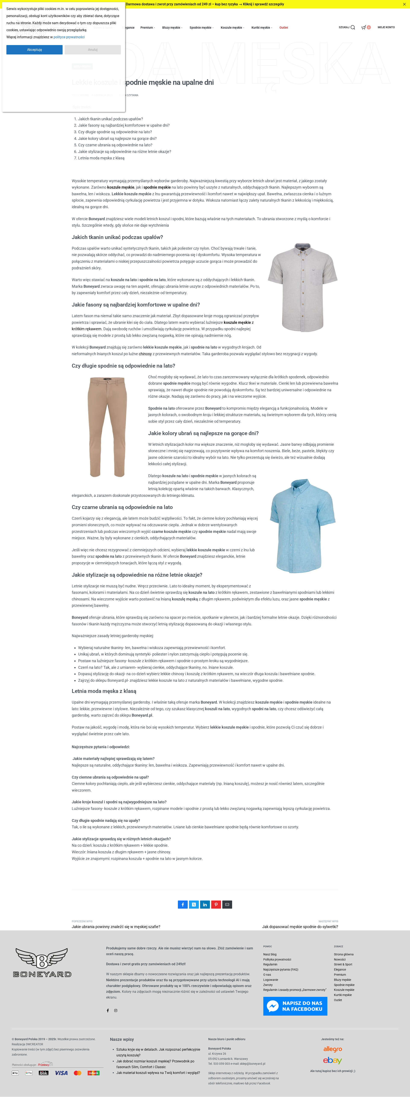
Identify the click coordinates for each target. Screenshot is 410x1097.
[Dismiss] (404, 4)
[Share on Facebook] (183, 904)
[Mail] (227, 904)
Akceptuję (34, 50)
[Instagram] (115, 1010)
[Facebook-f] (108, 1010)
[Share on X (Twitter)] (194, 904)
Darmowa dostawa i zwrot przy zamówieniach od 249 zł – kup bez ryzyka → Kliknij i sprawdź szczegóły (205, 4)
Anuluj (93, 50)
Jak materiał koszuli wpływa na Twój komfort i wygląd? (158, 1073)
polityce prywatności (69, 37)
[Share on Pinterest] (216, 904)
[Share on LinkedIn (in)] (205, 904)
